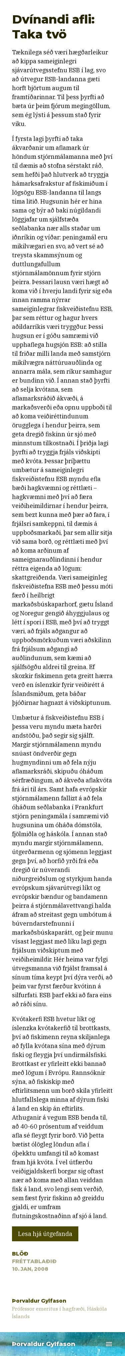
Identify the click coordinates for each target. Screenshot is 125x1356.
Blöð (20, 1254)
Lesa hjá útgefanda (45, 1234)
